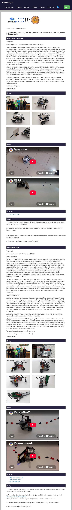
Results (19, 7)
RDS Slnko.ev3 (14, 215)
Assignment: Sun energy (15, 38)
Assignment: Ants (13, 247)
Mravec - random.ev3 (16, 478)
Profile (35, 7)
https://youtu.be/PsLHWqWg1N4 (16, 497)
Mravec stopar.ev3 (15, 480)
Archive (26, 7)
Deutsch (42, 7)
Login (67, 7)
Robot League (7, 2)
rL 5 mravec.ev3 (15, 481)
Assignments (9, 7)
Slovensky (51, 7)
